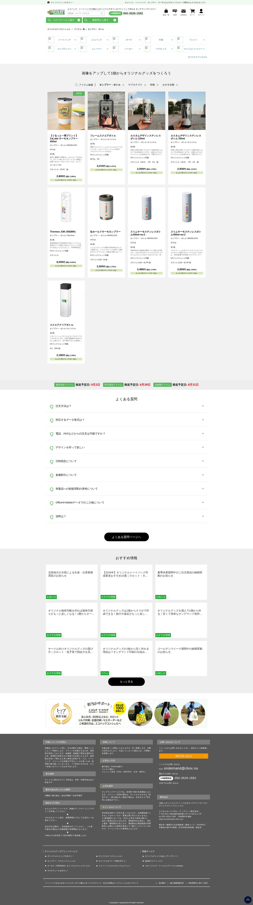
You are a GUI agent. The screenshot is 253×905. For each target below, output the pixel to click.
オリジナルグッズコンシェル (58, 29)
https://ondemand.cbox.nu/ (171, 819)
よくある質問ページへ (126, 537)
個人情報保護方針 (177, 889)
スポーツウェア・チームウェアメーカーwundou (164, 871)
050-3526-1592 (133, 13)
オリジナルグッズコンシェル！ (111, 862)
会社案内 (162, 889)
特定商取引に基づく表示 (198, 889)
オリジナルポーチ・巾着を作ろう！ (113, 867)
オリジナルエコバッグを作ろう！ (60, 862)
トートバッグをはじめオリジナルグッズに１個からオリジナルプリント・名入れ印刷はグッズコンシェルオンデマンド (91, 889)
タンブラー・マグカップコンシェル (61, 867)
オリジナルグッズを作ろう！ (62, 2)
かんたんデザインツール (55, 809)
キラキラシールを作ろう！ (58, 876)
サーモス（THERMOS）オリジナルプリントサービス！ (69, 871)
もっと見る (126, 681)
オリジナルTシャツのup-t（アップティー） (162, 862)
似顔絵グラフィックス (154, 867)
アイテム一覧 (79, 29)
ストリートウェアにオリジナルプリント (114, 871)
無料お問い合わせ (183, 756)
